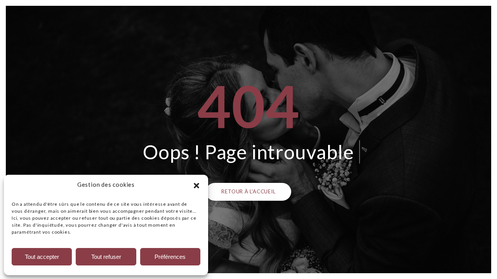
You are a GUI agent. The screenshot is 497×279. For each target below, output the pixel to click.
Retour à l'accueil (248, 191)
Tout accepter (42, 256)
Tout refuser (106, 256)
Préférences (170, 256)
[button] (196, 184)
